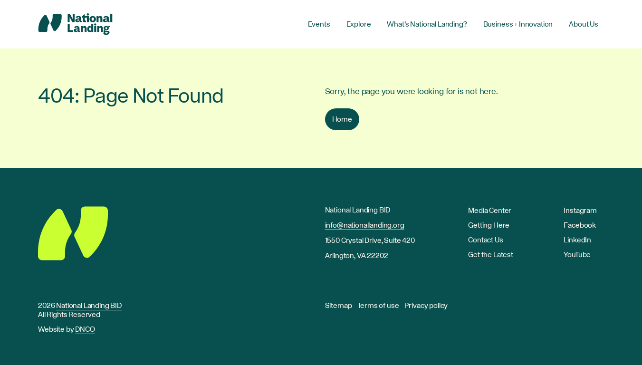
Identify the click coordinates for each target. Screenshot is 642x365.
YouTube (577, 255)
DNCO (85, 329)
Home (342, 119)
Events (319, 24)
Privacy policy (426, 305)
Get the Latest (490, 255)
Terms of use (378, 305)
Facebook (580, 225)
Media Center (489, 210)
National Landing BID (89, 305)
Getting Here (488, 225)
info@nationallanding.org (364, 225)
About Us (583, 24)
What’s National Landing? (427, 24)
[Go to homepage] (75, 24)
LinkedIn (577, 240)
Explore (358, 24)
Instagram (580, 210)
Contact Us (485, 240)
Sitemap (338, 305)
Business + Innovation (518, 24)
